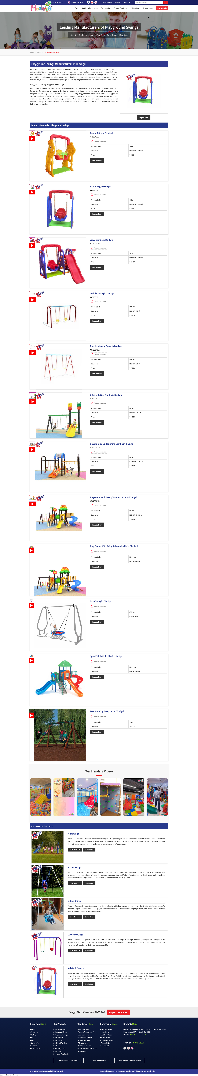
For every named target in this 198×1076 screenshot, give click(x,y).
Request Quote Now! (118, 1012)
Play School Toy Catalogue (111, 2)
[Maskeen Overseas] (41, 7)
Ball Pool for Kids (60, 1043)
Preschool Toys (83, 1029)
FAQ (32, 1037)
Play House (58, 1051)
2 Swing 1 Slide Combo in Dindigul (106, 395)
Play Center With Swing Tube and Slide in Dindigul (114, 546)
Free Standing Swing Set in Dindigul (107, 711)
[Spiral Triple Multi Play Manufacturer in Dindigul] (60, 680)
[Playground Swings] (144, 91)
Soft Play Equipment (90, 8)
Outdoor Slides (106, 1035)
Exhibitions (135, 8)
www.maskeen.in (99, 1060)
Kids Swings (73, 833)
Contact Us (35, 1043)
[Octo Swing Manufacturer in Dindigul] (60, 625)
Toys (76, 8)
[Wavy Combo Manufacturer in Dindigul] (60, 262)
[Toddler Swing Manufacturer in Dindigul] (61, 316)
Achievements (148, 8)
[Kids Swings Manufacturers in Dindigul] (47, 847)
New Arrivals (162, 8)
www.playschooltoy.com (68, 1060)
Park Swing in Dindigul (100, 186)
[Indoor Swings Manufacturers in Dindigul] (47, 914)
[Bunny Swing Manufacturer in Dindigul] (60, 156)
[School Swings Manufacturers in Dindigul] (47, 881)
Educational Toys (83, 1043)
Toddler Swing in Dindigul (102, 293)
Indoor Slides (105, 1046)
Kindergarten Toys (84, 1046)
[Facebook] (88, 2)
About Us (127, 2)
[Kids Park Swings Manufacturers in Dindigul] (47, 982)
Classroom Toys (83, 1035)
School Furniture (120, 8)
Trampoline (106, 8)
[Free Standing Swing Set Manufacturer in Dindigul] (60, 735)
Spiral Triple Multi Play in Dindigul (106, 656)
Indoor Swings (74, 901)
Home (32, 52)
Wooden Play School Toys (86, 1032)
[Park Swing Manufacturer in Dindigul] (60, 209)
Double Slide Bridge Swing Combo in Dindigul (111, 443)
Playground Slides (60, 1032)
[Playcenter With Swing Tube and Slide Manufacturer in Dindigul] (59, 518)
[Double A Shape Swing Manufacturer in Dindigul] (59, 366)
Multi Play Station (60, 1048)
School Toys (81, 1051)
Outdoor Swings (75, 934)
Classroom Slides (107, 1040)
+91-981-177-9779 (57, 2)
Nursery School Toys (84, 1037)
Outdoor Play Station (61, 1054)
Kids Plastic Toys (83, 1040)
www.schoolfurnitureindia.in (130, 1060)
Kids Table (58, 1040)
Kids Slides (105, 1032)
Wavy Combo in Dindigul (101, 240)
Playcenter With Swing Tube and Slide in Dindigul (113, 497)
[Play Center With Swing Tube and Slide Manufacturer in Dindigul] (60, 570)
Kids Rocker (58, 1037)
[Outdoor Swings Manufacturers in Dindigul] (47, 948)
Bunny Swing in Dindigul (101, 133)
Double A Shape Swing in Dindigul (106, 346)
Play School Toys (60, 1029)
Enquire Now (97, 161)
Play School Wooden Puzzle (87, 1048)
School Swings (74, 867)
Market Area (35, 1048)
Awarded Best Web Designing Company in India (140, 1071)
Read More (73, 850)
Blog (32, 1040)
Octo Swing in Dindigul (101, 601)
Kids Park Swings (76, 968)
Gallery (33, 1035)
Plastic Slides (105, 1043)
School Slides (105, 1037)
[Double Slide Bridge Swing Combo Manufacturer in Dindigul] (60, 466)
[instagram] (95, 2)
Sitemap (34, 1046)
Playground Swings (61, 1035)
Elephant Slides (106, 1029)
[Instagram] (40, 797)
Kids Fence (58, 1046)
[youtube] (92, 2)
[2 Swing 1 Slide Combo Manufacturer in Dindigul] (59, 415)
